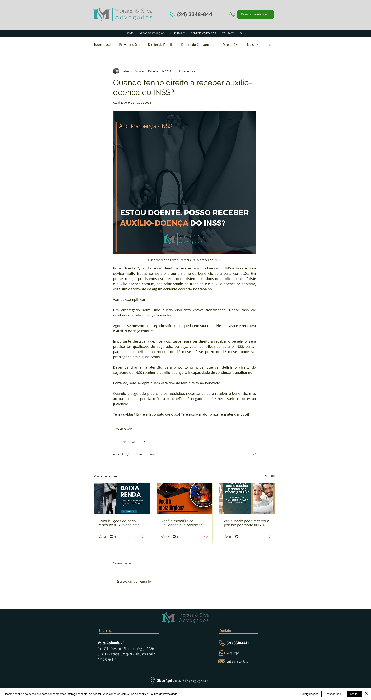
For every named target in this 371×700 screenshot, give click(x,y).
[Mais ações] (253, 71)
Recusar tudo (333, 694)
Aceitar (354, 694)
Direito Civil (231, 45)
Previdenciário (129, 45)
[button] (270, 44)
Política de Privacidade (163, 694)
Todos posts (102, 45)
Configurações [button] (309, 694)
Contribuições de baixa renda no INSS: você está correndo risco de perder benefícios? (119, 523)
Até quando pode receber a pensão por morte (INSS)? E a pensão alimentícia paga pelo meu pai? (246, 523)
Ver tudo (269, 475)
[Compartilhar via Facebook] (115, 442)
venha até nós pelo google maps (190, 680)
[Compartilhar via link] (143, 442)
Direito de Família (161, 45)
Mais (250, 45)
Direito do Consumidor (198, 45)
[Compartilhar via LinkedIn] (134, 442)
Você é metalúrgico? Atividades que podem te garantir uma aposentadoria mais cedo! (183, 523)
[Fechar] (366, 694)
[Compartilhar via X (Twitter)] (124, 442)
